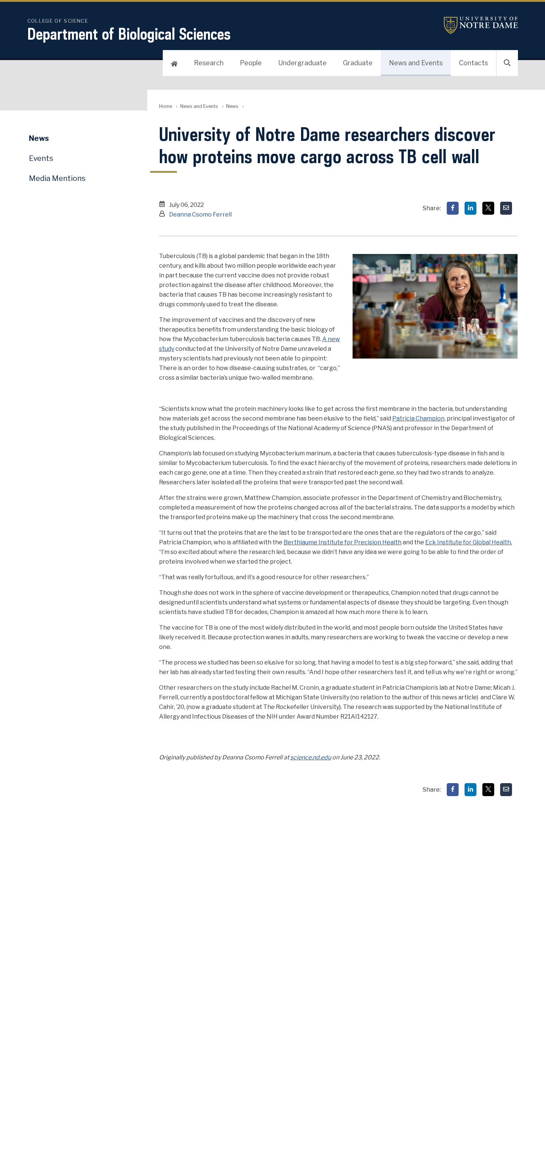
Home (165, 106)
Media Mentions (57, 178)
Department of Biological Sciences (129, 34)
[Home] (174, 63)
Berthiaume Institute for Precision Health (343, 542)
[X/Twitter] (488, 208)
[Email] (506, 208)
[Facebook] (453, 208)
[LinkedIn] (470, 208)
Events (41, 158)
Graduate (358, 63)
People (251, 63)
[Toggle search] (507, 63)
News (232, 106)
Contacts (473, 63)
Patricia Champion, (419, 418)
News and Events (416, 63)
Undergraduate (302, 63)
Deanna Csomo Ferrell (200, 214)
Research (209, 63)
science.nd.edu (310, 757)
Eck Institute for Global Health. (468, 542)
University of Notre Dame (481, 25)
